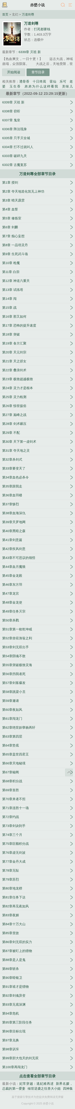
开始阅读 (13, 72)
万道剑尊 (28, 14)
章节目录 (38, 72)
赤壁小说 (37, 5)
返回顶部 (69, 772)
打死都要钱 (42, 29)
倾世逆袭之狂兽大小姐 (44, 1088)
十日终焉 (39, 81)
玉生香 (15, 86)
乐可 (63, 81)
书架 (4, 5)
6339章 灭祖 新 (30, 52)
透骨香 (24, 81)
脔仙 (53, 81)
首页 (5, 14)
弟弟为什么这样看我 (41, 86)
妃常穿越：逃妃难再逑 (36, 1083)
